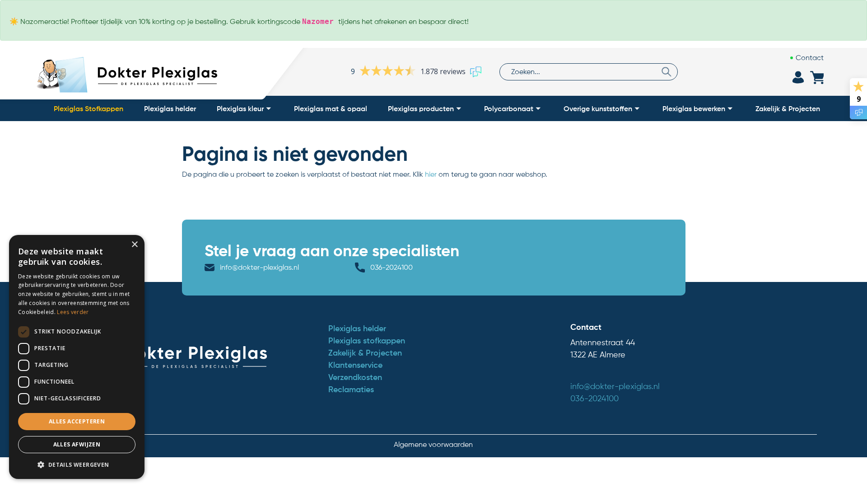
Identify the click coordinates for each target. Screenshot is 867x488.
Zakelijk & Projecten (787, 108)
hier (431, 174)
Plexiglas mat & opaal (330, 108)
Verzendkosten (355, 377)
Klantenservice (355, 365)
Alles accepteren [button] (77, 421)
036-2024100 (391, 267)
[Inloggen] (798, 77)
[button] (76, 464)
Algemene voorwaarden (433, 444)
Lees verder (73, 312)
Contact (810, 57)
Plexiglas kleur (240, 108)
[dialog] (76, 357)
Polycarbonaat (508, 108)
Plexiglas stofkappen (366, 341)
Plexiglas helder (170, 108)
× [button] (134, 244)
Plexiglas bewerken (693, 108)
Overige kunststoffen (598, 108)
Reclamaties (351, 389)
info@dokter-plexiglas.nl (259, 267)
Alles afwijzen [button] (77, 444)
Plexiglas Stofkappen (88, 108)
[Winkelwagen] (817, 77)
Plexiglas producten (421, 108)
